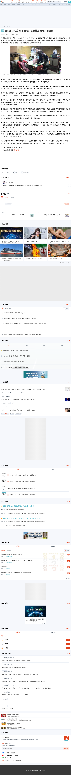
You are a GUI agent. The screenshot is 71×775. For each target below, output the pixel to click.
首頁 (6, 2)
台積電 (7, 644)
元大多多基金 (4, 566)
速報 (24, 5)
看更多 (67, 177)
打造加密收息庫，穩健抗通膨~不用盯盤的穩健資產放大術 (21, 488)
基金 (23, 2)
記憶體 (7, 639)
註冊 (69, 1)
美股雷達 (8, 396)
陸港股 (19, 2)
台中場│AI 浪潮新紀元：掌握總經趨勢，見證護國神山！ (22, 475)
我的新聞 (68, 5)
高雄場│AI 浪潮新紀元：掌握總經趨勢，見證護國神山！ (22, 495)
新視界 (54, 5)
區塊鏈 (41, 5)
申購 (68, 561)
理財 (50, 5)
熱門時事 (19, 5)
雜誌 (63, 5)
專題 (59, 5)
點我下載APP (18, 150)
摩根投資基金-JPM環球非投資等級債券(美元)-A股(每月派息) (16, 572)
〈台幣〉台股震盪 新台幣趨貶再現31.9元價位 (49, 215)
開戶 (68, 555)
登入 (67, 1)
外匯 (26, 2)
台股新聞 (8, 26)
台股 (12, 2)
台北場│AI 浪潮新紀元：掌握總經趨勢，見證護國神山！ (22, 481)
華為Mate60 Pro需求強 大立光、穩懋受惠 (13, 215)
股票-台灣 (8, 568)
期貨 (36, 5)
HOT (8, 475)
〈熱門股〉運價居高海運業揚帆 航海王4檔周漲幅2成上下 (11, 259)
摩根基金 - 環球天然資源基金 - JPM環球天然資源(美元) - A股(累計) (17, 560)
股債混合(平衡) (9, 556)
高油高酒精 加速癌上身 (56, 258)
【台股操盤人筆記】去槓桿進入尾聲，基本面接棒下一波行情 (10, 242)
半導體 (7, 648)
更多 (67, 308)
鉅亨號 (41, 2)
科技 (9, 5)
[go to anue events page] (62, 2)
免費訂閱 (66, 748)
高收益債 (8, 574)
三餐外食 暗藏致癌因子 (32, 241)
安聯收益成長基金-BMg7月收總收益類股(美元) (12, 554)
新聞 (9, 2)
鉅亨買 (37, 2)
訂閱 (45, 2)
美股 (15, 2)
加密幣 (33, 2)
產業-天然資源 (9, 562)
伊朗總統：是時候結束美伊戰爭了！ (35, 258)
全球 (29, 2)
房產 (46, 5)
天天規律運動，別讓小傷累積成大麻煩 (59, 242)
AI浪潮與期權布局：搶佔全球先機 (12, 147)
